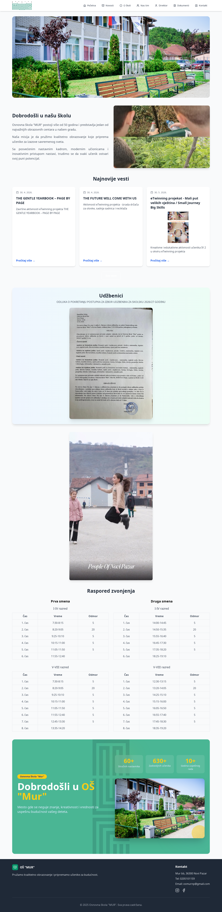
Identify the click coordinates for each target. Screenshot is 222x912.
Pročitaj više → (25, 260)
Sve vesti (111, 275)
